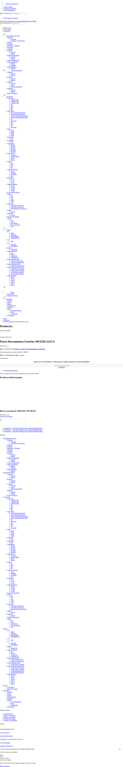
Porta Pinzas (10, 111)
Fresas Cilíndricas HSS (13, 264)
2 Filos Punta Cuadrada (17, 269)
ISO (12, 106)
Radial (9, 248)
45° (8, 239)
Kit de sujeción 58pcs (13, 192)
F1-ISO (13, 187)
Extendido (14, 174)
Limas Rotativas (11, 275)
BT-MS (13, 148)
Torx (12, 226)
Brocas (6, 685)
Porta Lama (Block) (16, 87)
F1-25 (12, 182)
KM (12, 241)
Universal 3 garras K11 (17, 205)
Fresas (5, 628)
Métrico (13, 63)
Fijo (12, 176)
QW (12, 202)
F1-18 (12, 181)
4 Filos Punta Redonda (17, 274)
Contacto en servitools (10, 8)
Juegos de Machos (12, 62)
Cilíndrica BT (15, 99)
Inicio (5, 318)
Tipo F (13, 283)
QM (12, 199)
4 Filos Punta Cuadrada (17, 265)
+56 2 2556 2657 (5, 732)
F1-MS (13, 189)
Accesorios (7, 497)
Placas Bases (10, 315)
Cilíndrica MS (15, 103)
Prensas (9, 194)
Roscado (9, 50)
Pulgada (13, 65)
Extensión (13, 127)
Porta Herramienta (16, 310)
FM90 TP (13, 235)
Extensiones (10, 140)
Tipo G (13, 285)
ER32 (12, 134)
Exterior (13, 52)
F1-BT (13, 186)
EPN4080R (14, 246)
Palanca (9, 304)
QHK (12, 200)
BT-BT (13, 145)
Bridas (9, 309)
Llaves (9, 218)
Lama (12, 85)
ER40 (12, 135)
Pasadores (10, 307)
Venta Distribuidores (9, 10)
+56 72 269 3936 (5, 743)
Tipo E (13, 282)
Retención (10, 213)
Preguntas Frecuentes (10, 718)
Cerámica (10, 49)
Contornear (14, 256)
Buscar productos (5, 13)
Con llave (13, 155)
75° (8, 243)
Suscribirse (61, 367)
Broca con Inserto (12, 93)
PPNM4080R (15, 236)
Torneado (10, 37)
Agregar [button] (2, 416)
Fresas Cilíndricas (12, 251)
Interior (13, 54)
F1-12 (12, 179)
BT (12, 104)
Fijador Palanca (11, 305)
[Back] (1, 758)
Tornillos (9, 301)
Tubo (12, 171)
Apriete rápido (15, 156)
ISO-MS (13, 150)
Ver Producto (9, 416)
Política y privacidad (9, 717)
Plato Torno (10, 203)
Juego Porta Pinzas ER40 (18, 114)
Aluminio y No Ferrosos (18, 41)
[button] (61, 755)
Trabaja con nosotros (9, 715)
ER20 (12, 130)
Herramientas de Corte (10, 438)
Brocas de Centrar (12, 295)
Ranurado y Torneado (13, 45)
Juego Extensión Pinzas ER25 (19, 117)
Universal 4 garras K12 (17, 207)
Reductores (10, 137)
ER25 (12, 132)
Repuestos (6, 690)
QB (12, 197)
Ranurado (10, 88)
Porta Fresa (10, 98)
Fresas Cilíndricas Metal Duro (15, 267)
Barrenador (10, 177)
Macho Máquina (12, 67)
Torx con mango (15, 225)
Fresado (9, 42)
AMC (12, 233)
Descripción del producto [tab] (11, 370)
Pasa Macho (14, 223)
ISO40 (13, 160)
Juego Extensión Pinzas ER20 (19, 116)
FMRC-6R (14, 249)
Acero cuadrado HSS (13, 60)
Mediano (13, 173)
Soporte (9, 210)
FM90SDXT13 (15, 238)
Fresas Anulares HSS (13, 259)
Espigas (9, 161)
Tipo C (13, 278)
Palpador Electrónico (13, 216)
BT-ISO (13, 147)
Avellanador (14, 314)
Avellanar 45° (15, 257)
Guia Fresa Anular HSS (17, 262)
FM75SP (13, 244)
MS (12, 108)
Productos (6, 320)
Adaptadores (10, 143)
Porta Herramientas (32, 349)
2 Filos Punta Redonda (17, 272)
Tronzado (10, 44)
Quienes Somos (8, 7)
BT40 (12, 158)
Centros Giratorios (12, 169)
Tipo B (13, 277)
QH (12, 195)
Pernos (9, 302)
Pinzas (9, 129)
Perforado (10, 47)
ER (12, 220)
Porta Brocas (10, 153)
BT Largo (13, 121)
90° (8, 231)
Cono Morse (10, 294)
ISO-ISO (13, 151)
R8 (12, 109)
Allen (12, 221)
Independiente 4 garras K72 (19, 208)
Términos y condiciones (10, 720)
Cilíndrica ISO (15, 101)
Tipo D (13, 280)
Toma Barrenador (12, 184)
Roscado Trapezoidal (13, 55)
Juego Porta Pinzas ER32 (18, 112)
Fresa (12, 312)
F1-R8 (12, 190)
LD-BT (13, 212)
